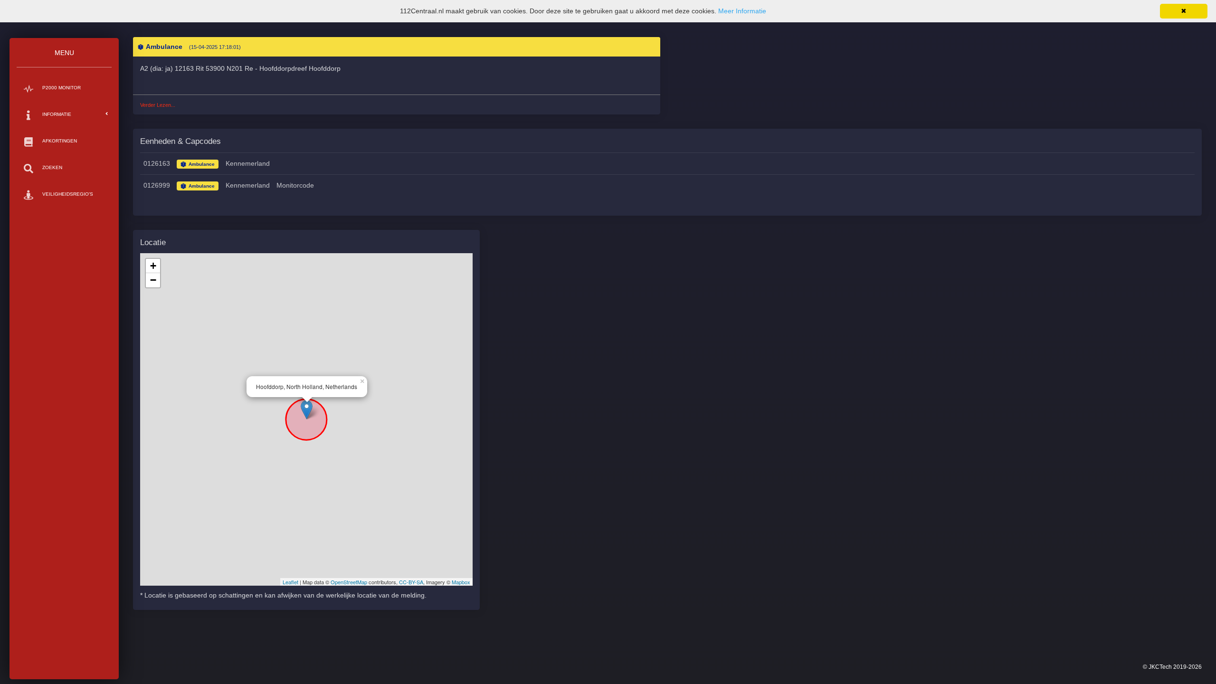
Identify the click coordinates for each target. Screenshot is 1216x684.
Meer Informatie (742, 11)
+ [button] (153, 266)
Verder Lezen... (157, 105)
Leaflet (290, 582)
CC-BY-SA (411, 582)
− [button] (153, 280)
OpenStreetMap (349, 582)
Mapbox (461, 582)
